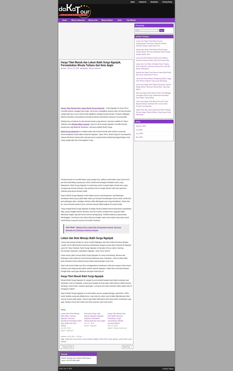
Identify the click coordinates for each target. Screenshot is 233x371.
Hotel (120, 20)
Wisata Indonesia (78, 20)
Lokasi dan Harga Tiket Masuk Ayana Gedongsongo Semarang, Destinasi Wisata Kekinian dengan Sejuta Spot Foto (151, 43)
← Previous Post (67, 347)
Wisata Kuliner (107, 20)
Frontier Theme (168, 369)
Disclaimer (154, 2)
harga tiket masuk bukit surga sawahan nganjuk (82, 339)
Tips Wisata (131, 20)
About (133, 2)
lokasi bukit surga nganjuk (109, 339)
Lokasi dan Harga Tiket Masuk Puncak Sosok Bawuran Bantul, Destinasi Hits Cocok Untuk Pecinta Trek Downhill (152, 104)
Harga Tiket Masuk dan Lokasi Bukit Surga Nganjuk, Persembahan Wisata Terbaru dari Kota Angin (91, 64)
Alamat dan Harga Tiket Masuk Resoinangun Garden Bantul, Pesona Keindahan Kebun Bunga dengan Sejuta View (153, 52)
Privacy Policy (167, 2)
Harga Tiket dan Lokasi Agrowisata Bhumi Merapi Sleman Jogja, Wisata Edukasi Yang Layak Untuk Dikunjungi (153, 112)
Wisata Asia (93, 20)
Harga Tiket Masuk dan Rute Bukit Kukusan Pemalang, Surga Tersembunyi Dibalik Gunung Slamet (116, 318)
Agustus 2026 (141, 126)
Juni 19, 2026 (74, 68)
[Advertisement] (96, 42)
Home (64, 20)
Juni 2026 (139, 133)
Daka (64, 68)
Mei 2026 (139, 137)
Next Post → (127, 347)
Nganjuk (85, 68)
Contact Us (142, 2)
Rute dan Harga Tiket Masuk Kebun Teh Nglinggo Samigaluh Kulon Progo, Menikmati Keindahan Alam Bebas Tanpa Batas (153, 95)
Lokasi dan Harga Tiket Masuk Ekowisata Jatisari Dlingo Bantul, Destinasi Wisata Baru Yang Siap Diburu (153, 87)
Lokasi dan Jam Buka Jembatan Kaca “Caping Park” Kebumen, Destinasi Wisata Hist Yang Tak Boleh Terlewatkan (153, 66)
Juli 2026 (139, 130)
